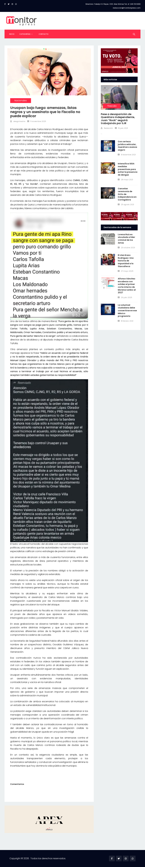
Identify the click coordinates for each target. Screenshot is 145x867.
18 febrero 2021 (127, 321)
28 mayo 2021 (127, 179)
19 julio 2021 (123, 128)
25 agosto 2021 (127, 204)
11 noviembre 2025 (38, 121)
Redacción (108, 128)
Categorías (24, 34)
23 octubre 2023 (128, 247)
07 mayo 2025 (127, 271)
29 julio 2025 (126, 297)
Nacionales (20, 100)
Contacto (43, 34)
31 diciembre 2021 (128, 154)
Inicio (11, 34)
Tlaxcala (111, 106)
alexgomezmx (19, 121)
